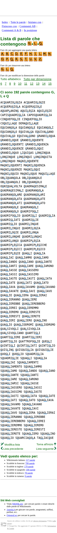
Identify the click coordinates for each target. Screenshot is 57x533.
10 (19, 83)
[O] (2, 61)
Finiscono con (9, 26)
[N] (49, 55)
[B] (7, 55)
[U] (31, 61)
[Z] (40, 61)
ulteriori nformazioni (40, 521)
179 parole (28, 466)
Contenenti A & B (11, 30)
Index (5, 22)
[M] (45, 55)
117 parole (30, 460)
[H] (31, 55)
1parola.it (11, 509)
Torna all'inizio (45, 444)
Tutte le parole (18, 22)
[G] (2, 71)
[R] (17, 61)
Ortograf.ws (12, 515)
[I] (35, 55)
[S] (21, 61)
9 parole (28, 476)
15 (50, 83)
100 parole (30, 470)
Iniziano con (34, 22)
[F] (26, 55)
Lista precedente (13, 448)
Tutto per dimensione (37, 79)
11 (25, 83)
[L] (40, 55)
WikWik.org (17, 504)
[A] (2, 55)
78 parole (29, 473)
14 (44, 83)
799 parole (30, 463)
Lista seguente (45, 448)
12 (31, 83)
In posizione (30, 30)
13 (37, 83)
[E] (21, 55)
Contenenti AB (28, 26)
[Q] (12, 61)
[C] (12, 55)
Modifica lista (12, 444)
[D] (17, 55)
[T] (26, 61)
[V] (35, 61)
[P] (7, 61)
